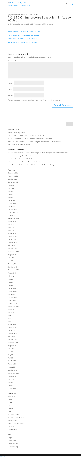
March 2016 (12, 361)
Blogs (10, 399)
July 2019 (11, 258)
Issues (10, 411)
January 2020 (12, 240)
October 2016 (12, 340)
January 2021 (12, 206)
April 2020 (11, 230)
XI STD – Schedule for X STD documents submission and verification (30, 139)
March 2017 (12, 324)
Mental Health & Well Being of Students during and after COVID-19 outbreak (44, 153)
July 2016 (11, 349)
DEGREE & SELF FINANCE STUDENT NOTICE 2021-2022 (26, 136)
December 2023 (13, 173)
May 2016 (11, 355)
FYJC (9, 405)
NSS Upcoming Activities (16, 423)
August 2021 (12, 185)
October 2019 (12, 249)
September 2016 (13, 343)
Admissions (11, 396)
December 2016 (13, 334)
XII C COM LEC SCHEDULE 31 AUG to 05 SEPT (23, 42)
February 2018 (12, 291)
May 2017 (11, 318)
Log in (10, 438)
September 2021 (13, 182)
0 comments (49, 24)
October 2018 (12, 267)
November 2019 (13, 246)
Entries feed (12, 441)
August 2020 (12, 221)
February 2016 (12, 364)
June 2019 (11, 261)
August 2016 (12, 346)
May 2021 (11, 194)
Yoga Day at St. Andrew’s (26, 156)
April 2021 (11, 197)
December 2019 (13, 243)
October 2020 (12, 215)
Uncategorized (39, 24)
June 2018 (11, 279)
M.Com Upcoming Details (16, 417)
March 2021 (12, 200)
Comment (12, 61)
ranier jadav (12, 156)
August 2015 (12, 376)
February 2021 (12, 203)
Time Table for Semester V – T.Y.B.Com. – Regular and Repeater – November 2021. (34, 142)
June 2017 (11, 315)
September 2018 (13, 270)
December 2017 (13, 297)
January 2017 (12, 330)
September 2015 (13, 373)
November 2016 (13, 337)
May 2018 (11, 282)
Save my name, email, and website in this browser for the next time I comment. (35, 100)
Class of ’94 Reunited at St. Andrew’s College (41, 165)
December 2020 (13, 209)
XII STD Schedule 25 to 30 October (19, 145)
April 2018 (11, 285)
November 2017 (13, 300)
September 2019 (13, 252)
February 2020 (12, 237)
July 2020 (11, 224)
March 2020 (12, 234)
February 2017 (12, 328)
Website (10, 95)
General (10, 408)
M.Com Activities (13, 414)
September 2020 (13, 218)
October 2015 (12, 370)
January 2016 (12, 367)
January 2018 (12, 294)
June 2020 (11, 227)
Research (11, 426)
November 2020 (13, 212)
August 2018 (12, 273)
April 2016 (11, 358)
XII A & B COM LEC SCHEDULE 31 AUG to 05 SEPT (24, 35)
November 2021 (13, 176)
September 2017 (13, 306)
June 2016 (11, 352)
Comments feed (13, 444)
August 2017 (12, 309)
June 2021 (11, 191)
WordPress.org (13, 447)
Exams (10, 402)
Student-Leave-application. (16, 133)
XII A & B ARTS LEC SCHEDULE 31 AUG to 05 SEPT (24, 31)
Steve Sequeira (13, 153)
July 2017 (11, 312)
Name (10, 83)
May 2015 (11, 385)
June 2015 (11, 382)
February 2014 (12, 388)
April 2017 (11, 321)
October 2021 (12, 179)
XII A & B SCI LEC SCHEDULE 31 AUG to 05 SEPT (23, 39)
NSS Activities (12, 420)
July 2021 (11, 188)
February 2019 (12, 264)
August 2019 (12, 255)
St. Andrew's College (16, 24)
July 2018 (11, 276)
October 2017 (12, 303)
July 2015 (11, 379)
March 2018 (12, 288)
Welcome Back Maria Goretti (31, 162)
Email (10, 89)
